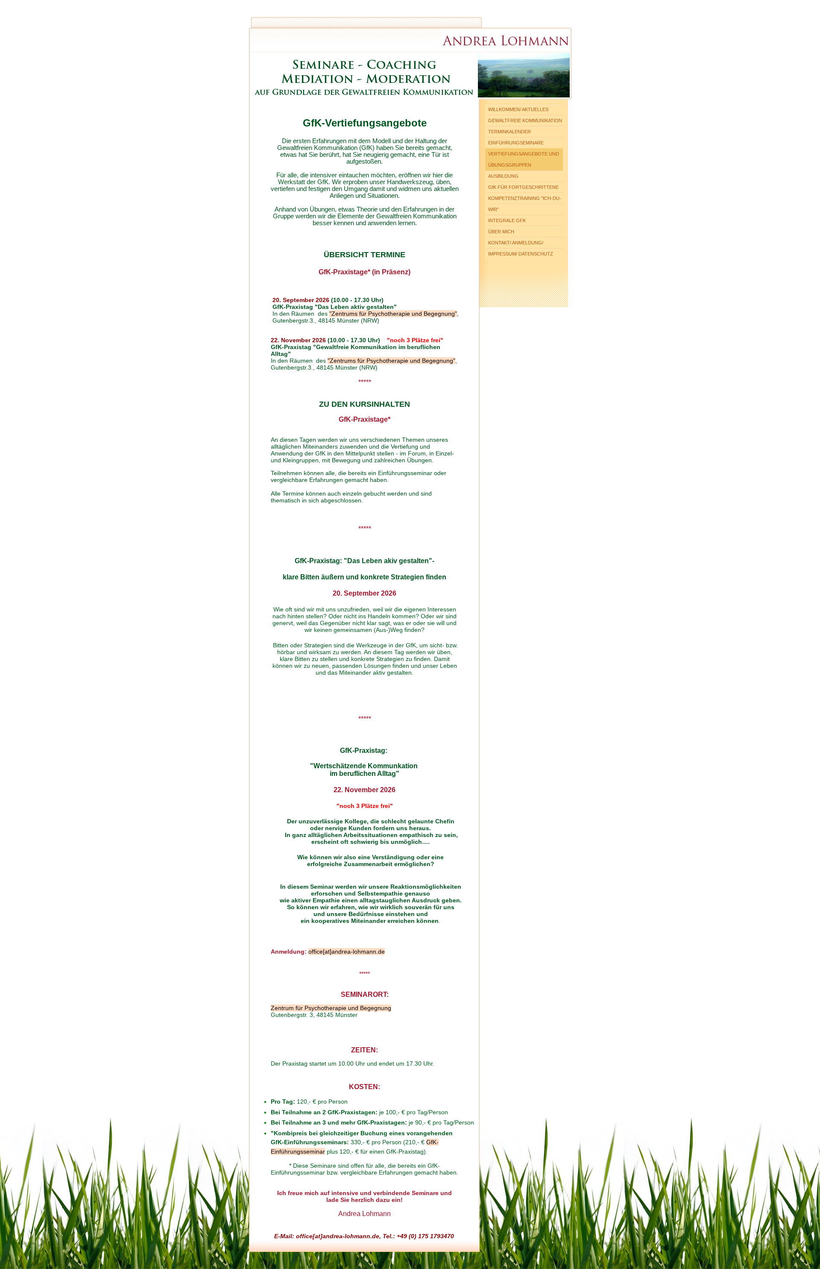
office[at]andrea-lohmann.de (346, 951)
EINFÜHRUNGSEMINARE (516, 142)
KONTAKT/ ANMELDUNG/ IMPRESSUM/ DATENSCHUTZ (520, 248)
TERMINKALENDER (509, 131)
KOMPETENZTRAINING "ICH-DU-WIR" (524, 204)
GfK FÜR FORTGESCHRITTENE (523, 187)
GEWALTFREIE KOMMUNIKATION (525, 120)
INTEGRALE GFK (507, 220)
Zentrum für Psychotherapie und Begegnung (331, 1008)
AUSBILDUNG (503, 176)
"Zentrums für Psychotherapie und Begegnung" (393, 313)
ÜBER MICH (501, 231)
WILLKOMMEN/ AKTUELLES (518, 109)
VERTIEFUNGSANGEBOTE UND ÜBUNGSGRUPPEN (523, 159)
